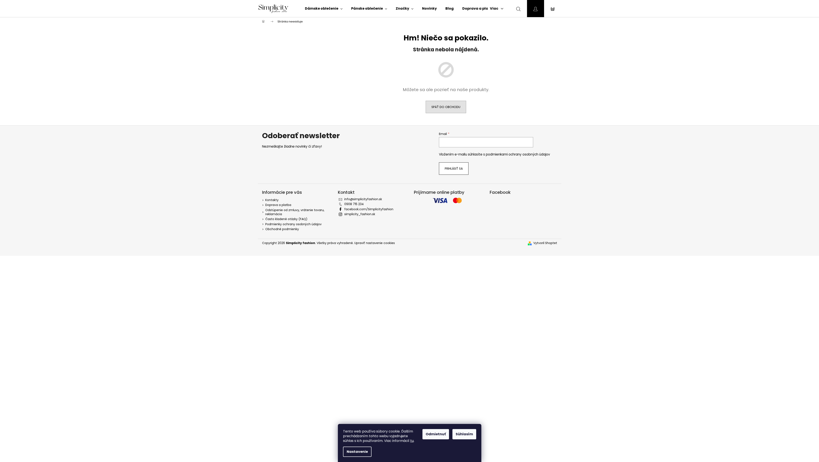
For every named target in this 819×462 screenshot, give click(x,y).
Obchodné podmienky (282, 229)
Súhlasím (464, 434)
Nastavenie (357, 451)
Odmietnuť (436, 434)
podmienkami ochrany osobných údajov (518, 154)
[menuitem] (324, 8)
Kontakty (272, 200)
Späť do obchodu (445, 107)
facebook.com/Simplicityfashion (368, 209)
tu (412, 440)
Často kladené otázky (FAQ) (286, 219)
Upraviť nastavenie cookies (374, 243)
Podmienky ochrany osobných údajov (293, 224)
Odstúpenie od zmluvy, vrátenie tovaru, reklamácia (294, 212)
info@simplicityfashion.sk (363, 199)
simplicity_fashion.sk (359, 214)
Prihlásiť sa (454, 168)
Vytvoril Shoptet (545, 243)
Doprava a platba (278, 205)
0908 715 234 (354, 204)
